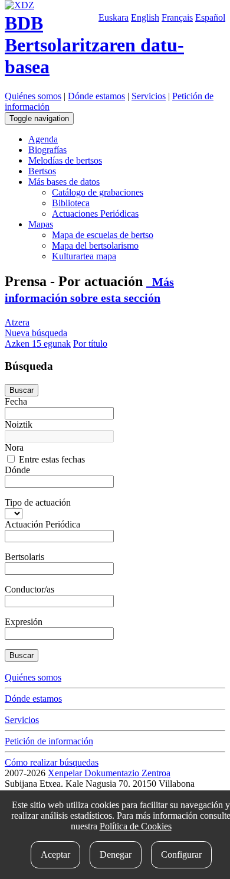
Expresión (23, 622)
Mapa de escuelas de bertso (102, 235)
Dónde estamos (96, 96)
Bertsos (42, 171)
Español (210, 17)
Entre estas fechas (51, 459)
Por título (90, 343)
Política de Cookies (136, 826)
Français (177, 17)
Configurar (181, 854)
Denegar (116, 854)
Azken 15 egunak (38, 343)
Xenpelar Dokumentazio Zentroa (109, 773)
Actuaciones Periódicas (95, 214)
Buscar (21, 390)
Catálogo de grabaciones (97, 192)
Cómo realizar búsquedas (51, 762)
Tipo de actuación (38, 502)
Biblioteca (71, 203)
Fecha (16, 401)
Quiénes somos (33, 96)
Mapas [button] (40, 224)
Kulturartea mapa (84, 256)
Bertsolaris (24, 557)
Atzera (17, 322)
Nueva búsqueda (36, 333)
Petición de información (49, 741)
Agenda (43, 139)
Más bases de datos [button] (64, 182)
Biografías (47, 150)
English (145, 17)
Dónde (17, 470)
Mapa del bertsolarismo (95, 245)
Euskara (113, 17)
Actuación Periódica (42, 524)
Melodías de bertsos (65, 160)
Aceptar (55, 854)
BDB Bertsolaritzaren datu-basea (94, 44)
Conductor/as (29, 589)
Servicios (149, 96)
